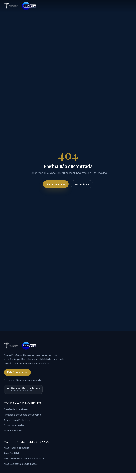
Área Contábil (11, 453)
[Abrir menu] (128, 6)
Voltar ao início (56, 184)
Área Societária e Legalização (20, 463)
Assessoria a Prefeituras (17, 420)
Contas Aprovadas (14, 425)
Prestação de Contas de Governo (22, 414)
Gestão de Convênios (16, 409)
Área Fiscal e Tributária (16, 447)
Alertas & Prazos (13, 430)
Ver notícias (82, 184)
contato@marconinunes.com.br (25, 380)
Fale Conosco (15, 372)
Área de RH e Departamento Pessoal (24, 458)
